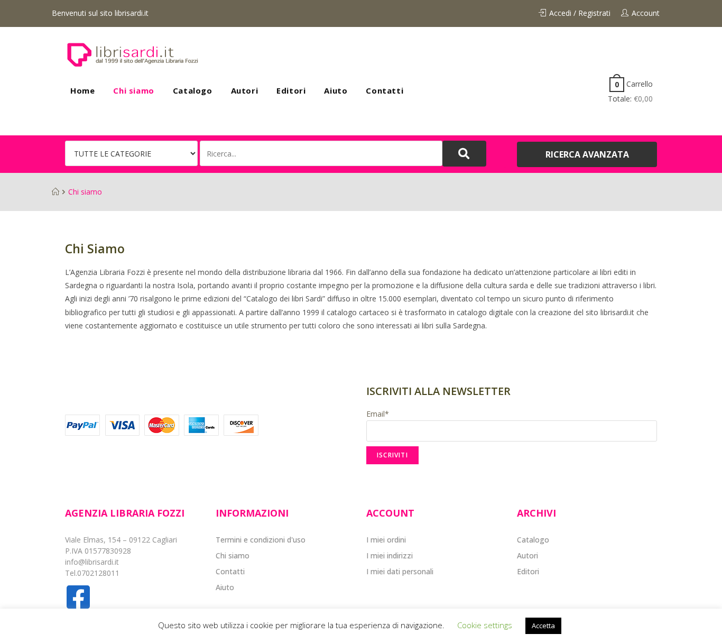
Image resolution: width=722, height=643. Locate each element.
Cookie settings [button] (484, 625)
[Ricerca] (321, 153)
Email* (377, 414)
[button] (587, 154)
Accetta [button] (543, 625)
